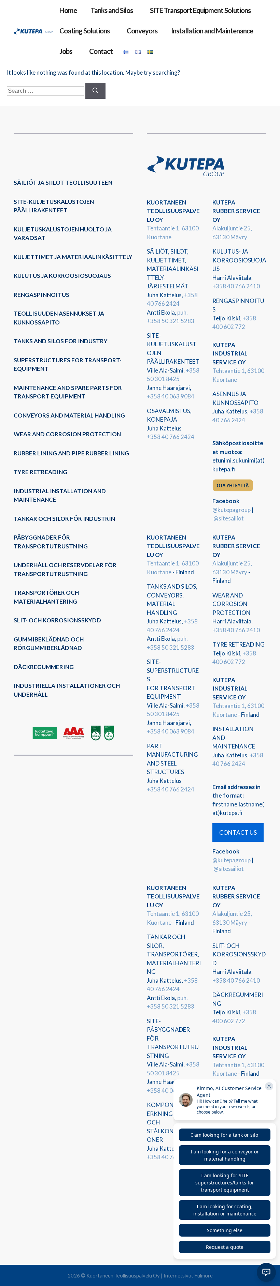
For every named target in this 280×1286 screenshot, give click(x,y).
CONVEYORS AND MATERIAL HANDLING (69, 415)
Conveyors (142, 31)
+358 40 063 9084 (170, 396)
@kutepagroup (231, 509)
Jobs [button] (65, 51)
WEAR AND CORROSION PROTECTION (67, 434)
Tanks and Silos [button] (111, 10)
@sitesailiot (228, 518)
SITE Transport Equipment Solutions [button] (200, 10)
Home (68, 10)
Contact (101, 51)
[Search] (95, 91)
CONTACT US (238, 832)
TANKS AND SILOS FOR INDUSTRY (61, 341)
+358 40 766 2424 (170, 436)
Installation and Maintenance (212, 31)
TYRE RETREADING (40, 471)
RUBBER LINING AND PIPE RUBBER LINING (71, 453)
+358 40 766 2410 (236, 286)
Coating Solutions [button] (84, 31)
